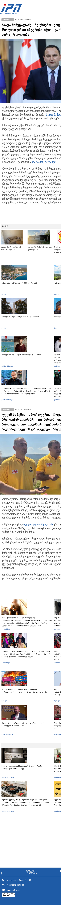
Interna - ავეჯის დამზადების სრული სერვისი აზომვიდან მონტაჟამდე (21, 767)
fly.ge (3, 294)
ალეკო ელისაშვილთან (38, 524)
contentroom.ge (7, 777)
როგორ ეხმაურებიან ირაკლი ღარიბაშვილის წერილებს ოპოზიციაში (23, 724)
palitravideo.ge (7, 366)
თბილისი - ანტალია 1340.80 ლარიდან (19, 283)
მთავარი (30, 871)
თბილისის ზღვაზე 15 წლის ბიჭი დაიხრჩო (21, 355)
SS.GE (5, 226)
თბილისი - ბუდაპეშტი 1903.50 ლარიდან (20, 317)
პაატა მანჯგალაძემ (44, 161)
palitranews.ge (7, 734)
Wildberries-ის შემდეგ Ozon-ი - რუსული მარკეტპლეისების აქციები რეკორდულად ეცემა (24, 690)
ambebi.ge (5, 629)
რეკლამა (32, 873)
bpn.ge (4, 701)
